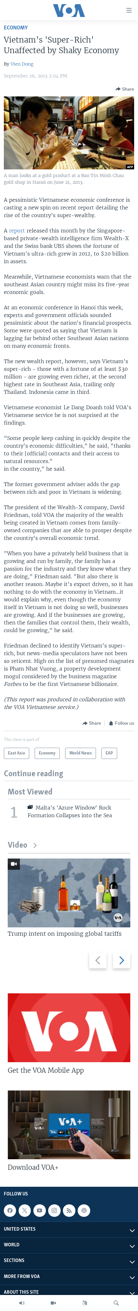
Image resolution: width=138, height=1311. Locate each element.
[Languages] (84, 1303)
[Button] (125, 89)
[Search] (116, 1303)
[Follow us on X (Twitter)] (25, 1210)
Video (17, 845)
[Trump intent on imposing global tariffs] (69, 893)
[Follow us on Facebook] (10, 1210)
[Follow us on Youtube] (39, 1210)
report (17, 230)
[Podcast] (84, 1210)
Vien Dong (22, 64)
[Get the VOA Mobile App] (69, 1027)
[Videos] (53, 1303)
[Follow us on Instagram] (54, 1210)
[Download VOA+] (69, 1124)
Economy (16, 28)
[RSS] (69, 1210)
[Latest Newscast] (21, 1303)
